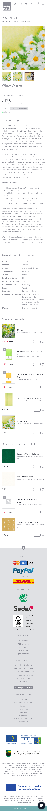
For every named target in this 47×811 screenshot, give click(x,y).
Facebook (24, 640)
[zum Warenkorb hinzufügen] (43, 341)
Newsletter (23, 709)
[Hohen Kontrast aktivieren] (15, 4)
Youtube (24, 650)
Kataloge (23, 705)
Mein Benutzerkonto (23, 665)
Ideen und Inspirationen (23, 668)
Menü (19, 808)
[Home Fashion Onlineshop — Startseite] (7, 6)
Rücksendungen (23, 678)
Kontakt (23, 699)
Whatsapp (24, 653)
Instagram (24, 643)
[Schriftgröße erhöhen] (21, 4)
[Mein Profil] (39, 3)
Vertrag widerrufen (23, 687)
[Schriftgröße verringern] (18, 4)
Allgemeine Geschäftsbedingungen (23, 716)
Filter (29, 808)
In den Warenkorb (19, 108)
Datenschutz (23, 712)
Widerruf (23, 681)
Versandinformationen (23, 675)
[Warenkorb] (43, 3)
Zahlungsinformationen (23, 671)
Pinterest (24, 647)
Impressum (23, 721)
